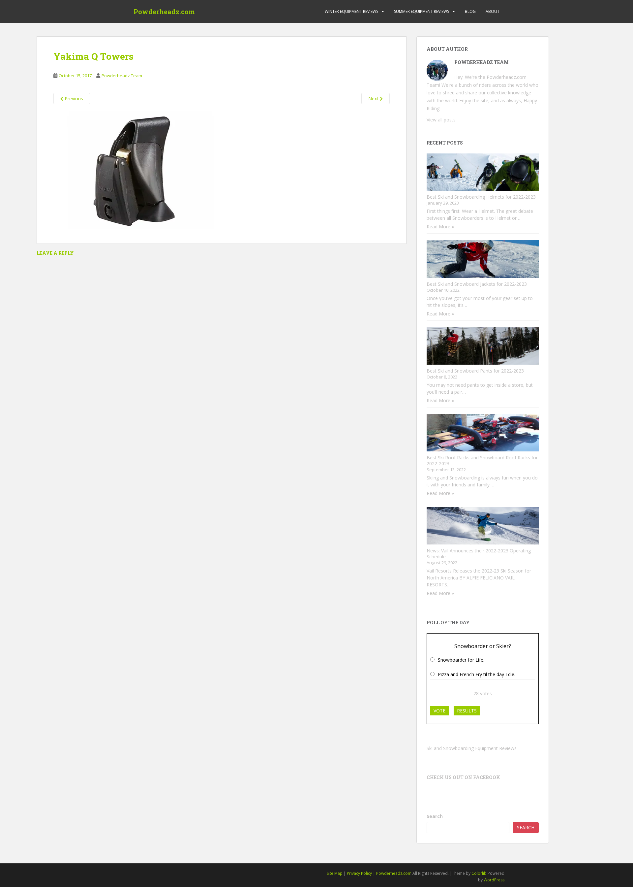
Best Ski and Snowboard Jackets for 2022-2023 (477, 284)
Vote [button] (439, 710)
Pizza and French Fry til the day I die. (476, 674)
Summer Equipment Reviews (421, 11)
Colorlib (479, 873)
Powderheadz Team (122, 76)
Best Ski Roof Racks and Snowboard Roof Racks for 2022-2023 (482, 460)
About (492, 11)
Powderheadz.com (164, 11)
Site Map (335, 873)
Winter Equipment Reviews (351, 11)
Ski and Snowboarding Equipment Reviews (472, 748)
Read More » (440, 226)
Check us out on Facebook (463, 777)
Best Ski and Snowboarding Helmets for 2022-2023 (481, 197)
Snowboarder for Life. (461, 660)
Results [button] (467, 710)
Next (374, 98)
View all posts (441, 119)
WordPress (494, 880)
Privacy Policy (359, 873)
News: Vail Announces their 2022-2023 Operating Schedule (479, 553)
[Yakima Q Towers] (135, 169)
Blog (470, 11)
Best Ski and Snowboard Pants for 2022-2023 (475, 371)
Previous (73, 98)
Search (435, 816)
